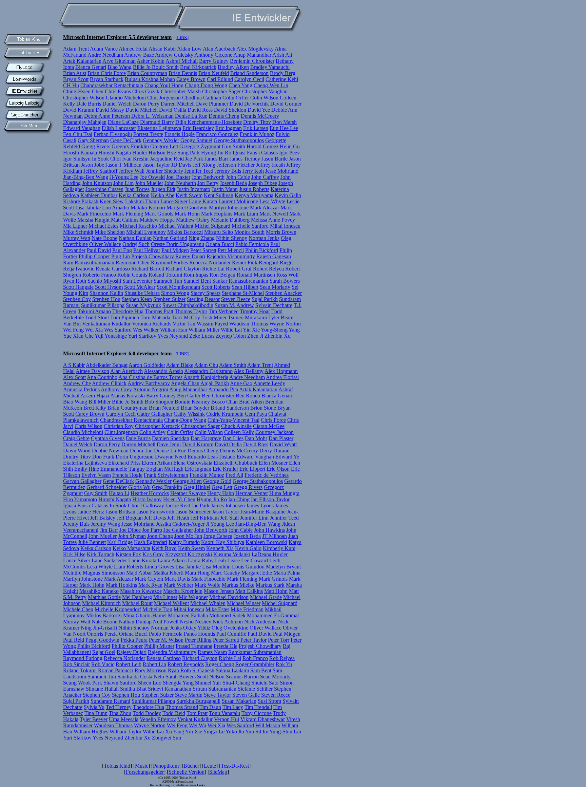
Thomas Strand (181, 707)
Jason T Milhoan (123, 165)
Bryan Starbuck (106, 79)
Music (141, 766)
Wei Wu (197, 725)
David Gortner (285, 104)
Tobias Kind (117, 766)
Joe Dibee (130, 530)
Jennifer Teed (198, 171)
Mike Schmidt (78, 232)
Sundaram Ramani (110, 701)
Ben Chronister (218, 395)
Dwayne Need (170, 457)
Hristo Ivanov (147, 499)
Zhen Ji (255, 336)
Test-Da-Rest (235, 766)
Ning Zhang (202, 238)
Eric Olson (278, 469)
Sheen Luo (149, 683)
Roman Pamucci (115, 670)
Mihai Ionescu (285, 226)
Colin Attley (152, 432)
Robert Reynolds (186, 664)
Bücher (191, 766)
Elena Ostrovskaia (192, 463)
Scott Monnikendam (178, 287)
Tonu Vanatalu (224, 713)
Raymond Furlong (82, 658)
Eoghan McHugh (164, 469)
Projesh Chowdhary (152, 256)
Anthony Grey (116, 389)
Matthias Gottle (104, 597)
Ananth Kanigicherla (205, 377)
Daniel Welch (117, 104)
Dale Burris (88, 104)
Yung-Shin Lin (285, 731)
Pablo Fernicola (252, 244)
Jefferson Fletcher (236, 165)
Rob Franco (255, 658)
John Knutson (97, 183)
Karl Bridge (120, 542)
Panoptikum (166, 766)
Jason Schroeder (193, 511)
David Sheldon (230, 110)
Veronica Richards (151, 323)
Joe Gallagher (178, 530)
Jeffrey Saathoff (100, 171)
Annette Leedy (269, 383)
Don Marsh (284, 122)
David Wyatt (283, 444)
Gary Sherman (93, 140)
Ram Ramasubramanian (88, 262)
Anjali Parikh (214, 383)
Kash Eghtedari (150, 542)
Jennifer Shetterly (164, 171)
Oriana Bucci (220, 244)
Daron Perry (146, 104)
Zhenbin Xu (278, 336)
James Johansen (228, 505)
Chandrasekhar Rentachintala (111, 85)
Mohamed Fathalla (188, 615)
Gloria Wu (139, 487)
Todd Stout (97, 317)
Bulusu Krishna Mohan (150, 79)
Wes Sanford (118, 330)
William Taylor (125, 731)
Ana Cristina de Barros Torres (150, 377)
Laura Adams (172, 560)
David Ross (200, 110)
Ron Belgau (222, 275)
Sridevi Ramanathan (169, 689)
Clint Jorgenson (164, 97)
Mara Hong (197, 573)
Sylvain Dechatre (273, 305)
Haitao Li (119, 493)
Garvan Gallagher (82, 481)
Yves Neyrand (172, 336)
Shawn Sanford (120, 683)
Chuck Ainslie (236, 426)
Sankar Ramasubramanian (240, 281)
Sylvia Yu (94, 707)
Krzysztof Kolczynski (188, 554)
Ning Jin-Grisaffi (99, 628)
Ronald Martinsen (256, 275)
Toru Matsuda (155, 317)
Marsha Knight (93, 220)
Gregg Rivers (95, 146)
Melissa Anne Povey (273, 220)
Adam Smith (232, 365)
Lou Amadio (115, 207)
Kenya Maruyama (254, 195)
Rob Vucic (102, 664)
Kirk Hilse (74, 554)
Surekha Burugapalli (198, 701)
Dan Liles (232, 438)
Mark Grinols (158, 214)
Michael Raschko (138, 226)
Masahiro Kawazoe (141, 591)
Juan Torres (137, 189)
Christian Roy (119, 426)
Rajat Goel (103, 652)
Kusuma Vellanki (231, 554)
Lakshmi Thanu (142, 201)
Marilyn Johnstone (229, 207)
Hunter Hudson (148, 152)
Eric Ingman (228, 128)
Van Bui (72, 323)
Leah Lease (227, 560)
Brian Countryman (147, 73)
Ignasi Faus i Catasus (255, 152)
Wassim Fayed (212, 323)
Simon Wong (175, 293)
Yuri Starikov (142, 336)
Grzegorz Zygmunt (199, 146)
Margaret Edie (256, 573)
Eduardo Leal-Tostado (211, 457)
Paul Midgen (175, 250)
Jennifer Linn (254, 518)
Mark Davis (177, 579)
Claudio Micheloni (126, 97)
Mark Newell (273, 214)
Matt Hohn (276, 591)
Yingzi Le (213, 731)
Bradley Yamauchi (270, 67)
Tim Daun (210, 707)
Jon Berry (207, 183)
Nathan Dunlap (135, 238)
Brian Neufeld (213, 73)
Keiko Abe (162, 195)
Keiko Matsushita (131, 548)
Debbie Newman (110, 450)
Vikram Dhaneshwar (262, 719)
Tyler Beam (280, 317)
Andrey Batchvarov (149, 383)
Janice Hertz (91, 511)
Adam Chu (206, 365)
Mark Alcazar (264, 207)
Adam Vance (104, 49)
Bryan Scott (76, 79)
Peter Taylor (253, 640)
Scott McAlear (139, 287)
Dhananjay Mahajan (84, 122)
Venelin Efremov (158, 719)
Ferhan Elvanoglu (113, 134)
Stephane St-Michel (243, 293)
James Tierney (245, 159)
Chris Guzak (145, 91)
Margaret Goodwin (187, 207)
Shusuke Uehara (142, 293)
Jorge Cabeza (217, 536)
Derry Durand (274, 450)
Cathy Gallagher (154, 414)
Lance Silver (174, 201)
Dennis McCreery (260, 116)
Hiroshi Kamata (80, 152)
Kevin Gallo (288, 195)
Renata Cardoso (113, 268)
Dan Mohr (256, 438)
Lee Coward (254, 560)
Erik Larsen (255, 128)
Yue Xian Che (78, 336)
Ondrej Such (136, 244)
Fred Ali (234, 475)
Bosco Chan (224, 402)
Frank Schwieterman (166, 475)
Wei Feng (73, 330)
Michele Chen (78, 609)
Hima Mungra (284, 493)
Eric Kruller (225, 469)
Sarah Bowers (285, 281)
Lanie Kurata (203, 201)
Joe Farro (152, 530)
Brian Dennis (183, 73)
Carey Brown (191, 79)
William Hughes (91, 731)
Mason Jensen (219, 591)
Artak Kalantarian (82, 61)
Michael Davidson (229, 597)
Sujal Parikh (265, 299)
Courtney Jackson (274, 432)
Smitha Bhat (133, 689)
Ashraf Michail (181, 61)
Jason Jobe (92, 165)
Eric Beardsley (198, 128)
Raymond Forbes (169, 262)
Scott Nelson (210, 676)
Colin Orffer (235, 97)
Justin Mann (225, 189)
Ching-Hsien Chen (83, 91)
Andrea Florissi (282, 377)
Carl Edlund (220, 79)
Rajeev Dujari (190, 256)
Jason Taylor (156, 165)
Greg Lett (222, 487)
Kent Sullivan (218, 195)
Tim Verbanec (223, 311)
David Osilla (172, 110)
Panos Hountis (199, 634)
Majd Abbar (139, 573)
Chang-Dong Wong (206, 85)
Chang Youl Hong (163, 85)
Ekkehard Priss (124, 463)
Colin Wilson (264, 97)
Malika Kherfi (168, 573)
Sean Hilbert (245, 287)
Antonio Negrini (150, 389)
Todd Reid (173, 713)
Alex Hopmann (281, 371)
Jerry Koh (253, 171)
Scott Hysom (109, 287)
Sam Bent (260, 670)
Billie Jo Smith (127, 402)
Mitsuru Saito (218, 232)
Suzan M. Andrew (234, 305)
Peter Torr (278, 640)
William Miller (204, 330)
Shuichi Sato (264, 683)
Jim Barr (109, 530)
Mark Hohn (187, 214)
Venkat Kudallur (195, 719)
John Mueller (149, 183)
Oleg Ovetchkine (230, 628)
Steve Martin (188, 695)
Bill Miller (100, 402)
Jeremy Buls (228, 171)
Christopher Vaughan (265, 91)
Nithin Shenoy (231, 238)
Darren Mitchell (178, 104)
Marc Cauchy (225, 573)
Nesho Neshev (195, 621)
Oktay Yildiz (196, 628)
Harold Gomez (262, 146)
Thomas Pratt (159, 311)
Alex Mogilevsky (255, 49)
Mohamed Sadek (227, 615)
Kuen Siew (112, 201)
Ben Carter (188, 395)
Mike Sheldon (110, 232)
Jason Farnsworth (155, 511)
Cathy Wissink (189, 414)
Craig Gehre (76, 438)
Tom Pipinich (124, 317)
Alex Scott (74, 377)
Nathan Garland (170, 238)
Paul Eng (122, 250)
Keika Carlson (134, 195)
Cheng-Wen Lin (271, 85)
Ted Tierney (119, 707)
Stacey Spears (205, 293)
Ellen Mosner (273, 463)
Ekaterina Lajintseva (159, 128)
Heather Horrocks (150, 493)
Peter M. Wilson (166, 640)
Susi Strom (269, 701)
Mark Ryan (150, 585)
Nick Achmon (228, 621)
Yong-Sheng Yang (280, 330)
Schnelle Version (186, 772)
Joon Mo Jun (188, 536)
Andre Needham (105, 55)
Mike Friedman (247, 609)
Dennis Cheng (224, 116)
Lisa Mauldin (216, 566)
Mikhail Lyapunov (146, 232)
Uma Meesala (123, 719)
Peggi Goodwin (102, 640)
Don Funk (103, 457)
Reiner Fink (244, 262)
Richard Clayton (183, 268)
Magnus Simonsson (104, 573)
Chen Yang (240, 85)
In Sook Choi (106, 159)
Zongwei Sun (166, 738)
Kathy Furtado (184, 542)
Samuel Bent (197, 281)
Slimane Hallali (102, 689)
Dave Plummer (212, 104)
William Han (173, 330)
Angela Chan (185, 383)
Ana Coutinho (102, 377)
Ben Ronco (248, 395)
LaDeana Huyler (270, 554)
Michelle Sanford (250, 226)
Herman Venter (251, 493)
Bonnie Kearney (192, 402)
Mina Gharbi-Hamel (145, 615)
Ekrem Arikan (157, 463)
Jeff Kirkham (205, 518)
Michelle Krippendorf (118, 609)
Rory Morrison (151, 670)
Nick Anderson (260, 621)
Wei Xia (94, 330)
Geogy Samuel (196, 140)
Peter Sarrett (203, 250)
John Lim (123, 183)
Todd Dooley (147, 713)
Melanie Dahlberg (230, 220)
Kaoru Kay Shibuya (222, 542)
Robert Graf (239, 268)
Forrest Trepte (148, 134)
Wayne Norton (285, 323)
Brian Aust (74, 73)
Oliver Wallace (105, 244)
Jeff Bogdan (130, 518)
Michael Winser (243, 603)
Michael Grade (266, 597)
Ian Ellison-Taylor (270, 499)
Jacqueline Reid (167, 159)
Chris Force (273, 420)
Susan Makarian (239, 701)
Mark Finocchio (94, 214)
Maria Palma (286, 573)
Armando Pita (223, 389)
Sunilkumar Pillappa (102, 305)
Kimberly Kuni (279, 548)
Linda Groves (159, 566)
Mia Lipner (75, 226)
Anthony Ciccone (213, 55)
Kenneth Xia (220, 548)
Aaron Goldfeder (147, 365)
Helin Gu (290, 146)
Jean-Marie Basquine (263, 511)
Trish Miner (214, 317)
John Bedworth (208, 177)
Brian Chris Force (106, 73)
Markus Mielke (238, 585)
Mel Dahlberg (137, 597)
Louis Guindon (248, 566)
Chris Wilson (88, 426)
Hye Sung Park (183, 152)
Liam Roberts (128, 566)
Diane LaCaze (123, 122)
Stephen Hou (106, 299)
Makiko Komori (148, 207)
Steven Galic (246, 695)
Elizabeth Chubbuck (235, 463)
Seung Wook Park (82, 683)
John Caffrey (265, 177)
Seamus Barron (242, 676)
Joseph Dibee (262, 183)
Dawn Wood (77, 450)
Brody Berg (282, 73)
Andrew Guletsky (174, 55)
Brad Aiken (251, 402)
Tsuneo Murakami (247, 317)
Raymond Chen (133, 262)
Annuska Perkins (81, 389)
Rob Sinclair (76, 664)
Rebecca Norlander (210, 262)
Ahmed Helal (133, 49)
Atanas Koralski (127, 395)
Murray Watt (76, 238)
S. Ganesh (203, 670)
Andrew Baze (139, 55)
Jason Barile (274, 159)
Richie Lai (213, 268)
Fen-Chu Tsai (77, 134)
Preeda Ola (225, 646)
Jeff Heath (178, 518)
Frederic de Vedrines (267, 475)
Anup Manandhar (252, 55)
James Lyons (260, 505)
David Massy (110, 110)
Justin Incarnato (193, 189)
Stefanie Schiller (255, 689)
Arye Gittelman (119, 61)
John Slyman (132, 536)
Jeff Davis (155, 518)
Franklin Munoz (257, 134)
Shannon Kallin (106, 293)
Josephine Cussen (104, 189)
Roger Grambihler (254, 664)
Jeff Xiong (204, 165)
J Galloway (152, 505)
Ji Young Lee (220, 524)
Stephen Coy (77, 299)
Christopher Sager (221, 91)
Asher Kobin (150, 61)
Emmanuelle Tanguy (122, 469)
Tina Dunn (96, 713)
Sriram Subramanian (214, 689)
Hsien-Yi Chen (179, 499)
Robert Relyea (268, 268)
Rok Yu (284, 664)
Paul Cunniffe (231, 634)
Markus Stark (270, 585)
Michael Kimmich (101, 603)
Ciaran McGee (269, 426)
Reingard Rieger (276, 262)
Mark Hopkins (216, 214)
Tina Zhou (120, 713)
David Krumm (78, 110)
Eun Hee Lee (284, 128)
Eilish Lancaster (119, 128)
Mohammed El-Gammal (273, 615)
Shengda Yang (178, 683)
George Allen (187, 481)
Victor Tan (184, 323)
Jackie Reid (177, 505)
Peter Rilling (198, 640)
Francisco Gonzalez (217, 134)
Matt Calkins (124, 220)
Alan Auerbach (219, 49)
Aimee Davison (92, 371)
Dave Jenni (169, 444)
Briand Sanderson (249, 73)
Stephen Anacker (283, 293)
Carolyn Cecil (249, 79)
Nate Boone (104, 238)
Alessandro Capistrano (208, 371)
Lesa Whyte (272, 201)
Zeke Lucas (201, 336)
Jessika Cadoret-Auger (180, 524)
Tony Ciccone (256, 713)
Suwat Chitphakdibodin (187, 305)
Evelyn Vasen (96, 475)
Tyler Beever (94, 719)
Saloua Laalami (232, 670)
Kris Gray (153, 554)
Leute (210, 766)
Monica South (249, 232)
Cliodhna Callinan (201, 97)
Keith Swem (189, 195)
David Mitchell (141, 110)
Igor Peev (289, 152)
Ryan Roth (74, 281)
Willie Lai (231, 330)
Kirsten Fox (128, 554)
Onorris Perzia (102, 634)
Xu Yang (174, 731)
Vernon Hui (226, 719)
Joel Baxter (178, 177)
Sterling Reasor (203, 299)
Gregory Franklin (130, 146)
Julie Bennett (92, 542)
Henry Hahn (220, 493)
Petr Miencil (231, 250)
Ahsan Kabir (162, 49)
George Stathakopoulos (239, 140)
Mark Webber (178, 585)
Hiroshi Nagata (114, 152)
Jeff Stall (229, 518)
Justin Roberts (254, 189)
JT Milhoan (274, 536)
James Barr (216, 159)
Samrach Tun (168, 281)
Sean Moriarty (275, 287)
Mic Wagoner (193, 597)
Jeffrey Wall (131, 171)
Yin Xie (251, 330)
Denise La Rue (191, 116)
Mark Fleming (128, 214)
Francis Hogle (179, 134)
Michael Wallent (175, 226)
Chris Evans (118, 91)
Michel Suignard (212, 226)
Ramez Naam (212, 652)
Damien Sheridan (170, 438)
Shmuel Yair (208, 683)
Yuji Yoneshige (111, 336)
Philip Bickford (261, 250)
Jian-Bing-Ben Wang (85, 177)
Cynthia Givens (107, 438)
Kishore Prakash (80, 201)
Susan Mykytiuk (143, 305)
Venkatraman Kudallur (106, 323)
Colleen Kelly (239, 432)
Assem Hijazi (94, 395)
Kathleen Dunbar (98, 195)
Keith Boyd (164, 548)
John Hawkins (269, 530)
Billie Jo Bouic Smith (156, 67)
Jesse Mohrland (281, 171)
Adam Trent (76, 49)
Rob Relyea (282, 658)
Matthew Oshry (193, 220)
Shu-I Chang (236, 683)
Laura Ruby (201, 560)
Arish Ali (282, 55)
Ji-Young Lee (124, 177)
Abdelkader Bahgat (107, 365)
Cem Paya (256, 414)
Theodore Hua (127, 311)
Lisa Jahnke (88, 207)
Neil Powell (165, 621)
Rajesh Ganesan (273, 256)
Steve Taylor (217, 695)
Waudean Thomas (248, 323)
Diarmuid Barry (157, 122)
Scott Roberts (215, 287)
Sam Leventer (137, 281)
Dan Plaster (281, 438)
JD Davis (181, 165)
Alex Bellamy (248, 371)
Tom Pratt (197, 713)
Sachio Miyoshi (104, 281)
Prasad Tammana (194, 646)
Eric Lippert (252, 469)
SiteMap (218, 772)
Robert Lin (154, 664)
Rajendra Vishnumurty (231, 256)
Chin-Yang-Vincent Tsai (233, 420)
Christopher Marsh (181, 91)
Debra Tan (141, 450)
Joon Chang (160, 536)
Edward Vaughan (81, 128)
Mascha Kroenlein (182, 591)
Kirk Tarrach (100, 554)
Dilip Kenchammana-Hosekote (208, 122)
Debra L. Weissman (152, 116)
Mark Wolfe (207, 585)
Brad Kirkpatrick (198, 67)
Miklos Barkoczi (185, 232)
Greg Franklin (167, 487)
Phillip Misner (159, 646)
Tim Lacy (232, 707)
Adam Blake (179, 365)
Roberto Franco (99, 275)
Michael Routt (137, 603)
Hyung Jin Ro (216, 152)
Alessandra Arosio (163, 371)
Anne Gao (241, 383)
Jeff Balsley (102, 518)
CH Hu (71, 85)
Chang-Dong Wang (185, 420)
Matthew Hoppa (157, 220)
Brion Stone (263, 408)
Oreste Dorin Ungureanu (177, 244)
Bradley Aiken (233, 67)
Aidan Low (189, 49)
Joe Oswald (152, 177)
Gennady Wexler (161, 140)
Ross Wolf (287, 275)
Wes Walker (146, 330)
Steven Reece (235, 299)
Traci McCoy (186, 317)
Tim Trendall (258, 707)
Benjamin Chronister (252, 61)
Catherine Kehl (282, 79)
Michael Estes (103, 226)
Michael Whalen (208, 603)
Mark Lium (246, 214)
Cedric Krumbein (224, 414)
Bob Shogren (159, 402)
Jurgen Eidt (163, 189)
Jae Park (194, 159)
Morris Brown (281, 232)
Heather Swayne (188, 493)
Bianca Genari (90, 67)
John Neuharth (180, 183)
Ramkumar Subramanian (254, 652)
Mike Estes (217, 609)
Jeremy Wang (105, 524)
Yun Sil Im (256, 731)
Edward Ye (287, 457)
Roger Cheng (219, 664)
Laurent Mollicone (238, 201)
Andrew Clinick (109, 383)
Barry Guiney (214, 61)
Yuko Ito (235, 731)
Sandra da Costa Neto (140, 676)
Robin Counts (132, 275)
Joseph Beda (233, 183)
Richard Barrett (147, 268)
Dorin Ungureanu (135, 457)
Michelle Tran (157, 609)
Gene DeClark (125, 140)
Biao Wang (120, 67)
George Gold (217, 481)
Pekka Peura (134, 640)
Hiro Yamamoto (80, 499)
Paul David (99, 250)
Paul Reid (73, 640)
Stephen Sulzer (169, 299)
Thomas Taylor (191, 311)
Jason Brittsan (120, 511)
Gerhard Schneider (106, 487)
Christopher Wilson (83, 97)
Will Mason (267, 725)
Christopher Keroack (157, 426)
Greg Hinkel (196, 487)
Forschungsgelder (145, 772)
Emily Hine (86, 469)
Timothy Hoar (255, 311)
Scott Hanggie (78, 287)
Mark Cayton (149, 579)
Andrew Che (77, 383)
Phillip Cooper (94, 256)
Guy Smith (233, 146)
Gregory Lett (164, 146)
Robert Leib (128, 664)
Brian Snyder (195, 408)
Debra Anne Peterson (107, 116)
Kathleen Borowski (266, 542)
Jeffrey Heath (270, 165)
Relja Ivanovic (78, 268)
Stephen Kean (137, 299)
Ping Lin (120, 256)
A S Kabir (74, 365)
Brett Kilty (94, 408)
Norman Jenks (264, 238)
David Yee (259, 110)
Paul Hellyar (146, 250)
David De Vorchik (249, 104)
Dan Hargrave (206, 438)
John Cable (238, 177)
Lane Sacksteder (109, 560)
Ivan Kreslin (135, 159)
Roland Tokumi (165, 275)
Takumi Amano (94, 311)
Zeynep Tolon (231, 336)
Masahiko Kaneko (99, 591)
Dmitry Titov (257, 122)
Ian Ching (239, 499)
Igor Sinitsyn (77, 159)
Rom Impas (195, 275)
